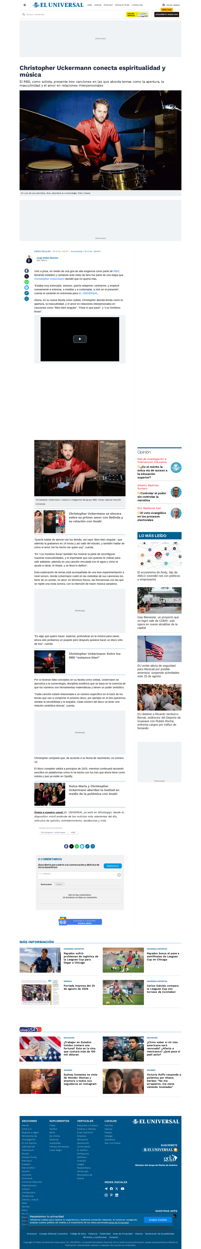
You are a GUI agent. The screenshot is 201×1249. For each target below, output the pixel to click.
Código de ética (78, 1234)
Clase (52, 1125)
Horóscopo (82, 1171)
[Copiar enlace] (26, 293)
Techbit (26, 1206)
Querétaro (110, 1139)
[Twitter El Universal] (116, 1189)
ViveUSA (81, 1161)
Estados (26, 1164)
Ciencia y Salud (30, 1199)
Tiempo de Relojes (59, 1146)
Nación (25, 1125)
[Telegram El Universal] (106, 1189)
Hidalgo (109, 1136)
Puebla (108, 1132)
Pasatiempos (84, 1168)
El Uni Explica (29, 1143)
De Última (54, 1136)
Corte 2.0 (26, 1129)
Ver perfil (41, 260)
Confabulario (28, 1192)
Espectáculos (42, 251)
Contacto (113, 1237)
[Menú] (25, 5)
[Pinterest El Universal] (111, 1195)
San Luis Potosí (113, 1143)
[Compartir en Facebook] (26, 271)
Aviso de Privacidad (123, 1234)
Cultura (26, 1189)
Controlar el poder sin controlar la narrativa (151, 496)
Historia (139, 1234)
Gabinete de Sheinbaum (28, 1148)
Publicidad (105, 1234)
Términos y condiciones (95, 1237)
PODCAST (108, 5)
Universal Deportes (32, 1182)
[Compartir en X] (26, 276)
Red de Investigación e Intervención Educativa (152, 460)
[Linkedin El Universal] (116, 1195)
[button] (166, 14)
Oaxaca (108, 1129)
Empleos (81, 1136)
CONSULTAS (137, 5)
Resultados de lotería (84, 1177)
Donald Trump (29, 1157)
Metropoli (27, 1161)
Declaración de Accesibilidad (159, 1234)
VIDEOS (97, 5)
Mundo (25, 1153)
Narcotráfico (28, 1168)
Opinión (144, 452)
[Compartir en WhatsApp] (26, 282)
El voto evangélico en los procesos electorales (151, 516)
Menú (25, 1210)
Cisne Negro (55, 1150)
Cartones (26, 1175)
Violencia (92, 1234)
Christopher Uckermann (53, 832)
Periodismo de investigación (29, 1138)
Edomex (109, 1125)
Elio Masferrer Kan (149, 508)
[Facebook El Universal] (111, 1189)
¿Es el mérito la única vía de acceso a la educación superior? (152, 472)
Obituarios (82, 1139)
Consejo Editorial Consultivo (53, 1234)
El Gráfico (82, 1150)
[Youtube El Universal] (123, 1189)
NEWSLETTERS (122, 5)
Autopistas (55, 1143)
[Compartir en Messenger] (26, 287)
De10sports (83, 1153)
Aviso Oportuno (85, 1132)
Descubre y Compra (87, 1125)
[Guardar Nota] (26, 299)
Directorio (32, 1234)
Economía (27, 1178)
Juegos (80, 1164)
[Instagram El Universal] (106, 1195)
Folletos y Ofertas (86, 1129)
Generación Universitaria (83, 1145)
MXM (89, 5)
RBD (73, 832)
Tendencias (28, 1196)
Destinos (54, 1139)
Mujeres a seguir (30, 1132)
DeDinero (82, 1157)
